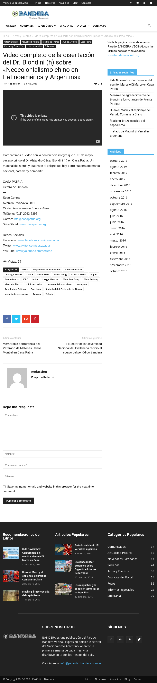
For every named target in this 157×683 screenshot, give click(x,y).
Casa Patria (86, 41)
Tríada (49, 294)
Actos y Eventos (22, 36)
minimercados (34, 284)
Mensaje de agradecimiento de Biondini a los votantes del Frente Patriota (131, 99)
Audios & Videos (70, 41)
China (30, 274)
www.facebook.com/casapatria (38, 240)
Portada (10, 25)
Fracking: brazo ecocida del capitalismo (127, 123)
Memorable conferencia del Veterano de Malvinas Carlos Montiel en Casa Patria (22, 348)
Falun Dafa (43, 274)
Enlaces (81, 25)
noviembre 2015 (120, 265)
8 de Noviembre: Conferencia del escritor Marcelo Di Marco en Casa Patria (132, 84)
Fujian (94, 274)
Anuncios (64, 2)
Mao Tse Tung (71, 279)
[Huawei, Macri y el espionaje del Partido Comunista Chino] (11, 576)
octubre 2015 (119, 271)
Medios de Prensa (51, 41)
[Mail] (138, 3)
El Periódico (45, 25)
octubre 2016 (119, 197)
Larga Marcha (50, 279)
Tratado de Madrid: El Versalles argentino (130, 133)
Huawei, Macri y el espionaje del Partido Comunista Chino (130, 112)
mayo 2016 (117, 228)
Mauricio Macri (13, 284)
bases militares (73, 269)
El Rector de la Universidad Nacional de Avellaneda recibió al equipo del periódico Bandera (80, 348)
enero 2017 (117, 179)
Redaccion (14, 83)
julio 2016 (116, 216)
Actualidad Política (30, 41)
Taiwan (37, 294)
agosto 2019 (118, 167)
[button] (149, 26)
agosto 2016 (118, 210)
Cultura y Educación (14, 46)
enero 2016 (117, 253)
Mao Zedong (91, 279)
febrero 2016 (118, 246)
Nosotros (50, 2)
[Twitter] (151, 3)
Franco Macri (78, 274)
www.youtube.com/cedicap (34, 251)
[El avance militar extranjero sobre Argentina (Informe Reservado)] (63, 566)
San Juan (36, 289)
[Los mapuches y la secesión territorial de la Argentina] (63, 589)
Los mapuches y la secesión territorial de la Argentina (87, 589)
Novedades (27, 25)
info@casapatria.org (27, 219)
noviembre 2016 (120, 191)
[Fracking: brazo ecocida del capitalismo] (11, 595)
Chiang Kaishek (13, 274)
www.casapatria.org (32, 224)
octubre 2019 (119, 161)
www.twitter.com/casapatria (31, 245)
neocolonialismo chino (59, 284)
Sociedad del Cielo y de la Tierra (63, 289)
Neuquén (82, 284)
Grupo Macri (12, 279)
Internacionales (34, 46)
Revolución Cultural (15, 289)
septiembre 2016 (121, 203)
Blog (75, 2)
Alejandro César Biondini (47, 269)
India (35, 279)
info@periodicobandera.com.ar (81, 663)
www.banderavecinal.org (123, 55)
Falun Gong (60, 274)
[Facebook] (131, 3)
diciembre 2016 (120, 185)
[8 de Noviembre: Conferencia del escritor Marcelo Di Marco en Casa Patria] (11, 553)
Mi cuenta (66, 25)
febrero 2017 (118, 173)
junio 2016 (117, 222)
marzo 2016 (118, 240)
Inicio (38, 2)
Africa (25, 269)
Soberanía (49, 46)
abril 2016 (116, 234)
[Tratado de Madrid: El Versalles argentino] (63, 549)
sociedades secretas (16, 294)
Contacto (86, 2)
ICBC (25, 279)
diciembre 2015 (120, 259)
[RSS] (144, 3)
